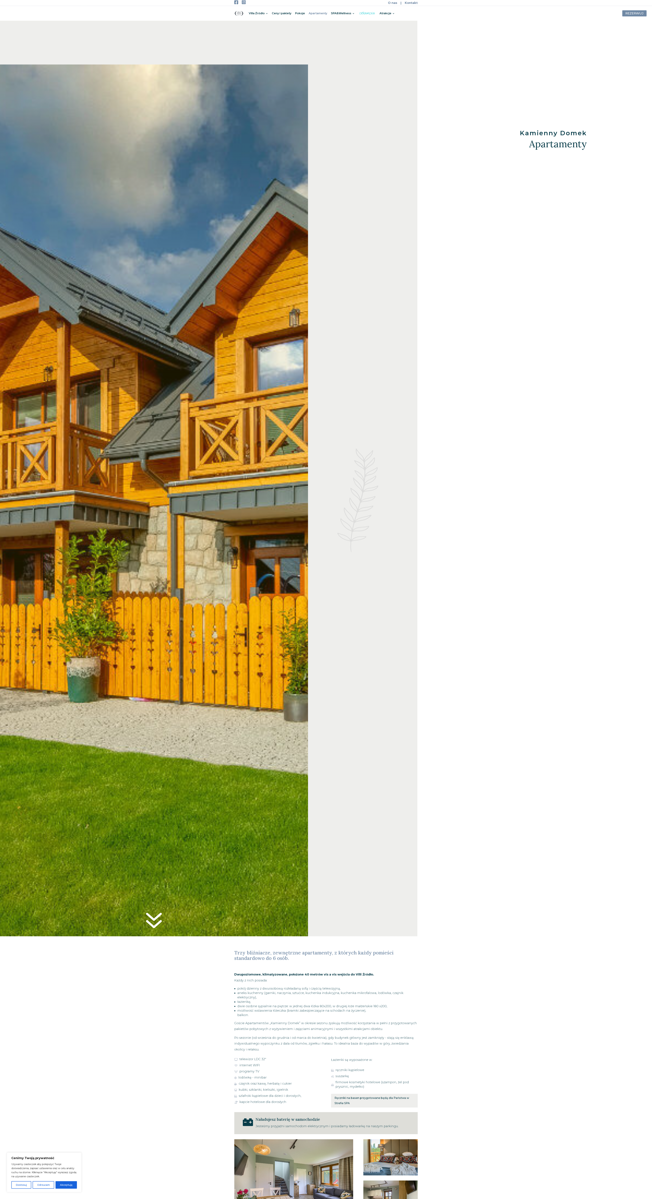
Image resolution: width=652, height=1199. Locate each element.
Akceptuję (66, 1184)
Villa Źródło (257, 13)
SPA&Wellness (341, 13)
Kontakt (411, 3)
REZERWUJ (634, 13)
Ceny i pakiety (281, 13)
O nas (393, 3)
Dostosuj (21, 1184)
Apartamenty (318, 13)
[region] (44, 1172)
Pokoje (300, 13)
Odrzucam (43, 1184)
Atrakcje (385, 13)
